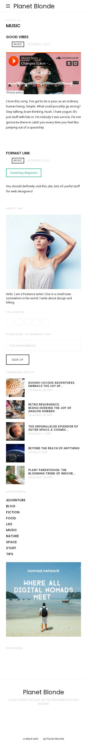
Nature (12, 536)
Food (11, 518)
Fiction (12, 512)
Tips (9, 554)
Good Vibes (17, 36)
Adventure (15, 500)
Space (11, 542)
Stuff (11, 548)
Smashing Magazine (23, 173)
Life (9, 524)
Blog (10, 506)
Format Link (18, 153)
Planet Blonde (34, 6)
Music (18, 44)
